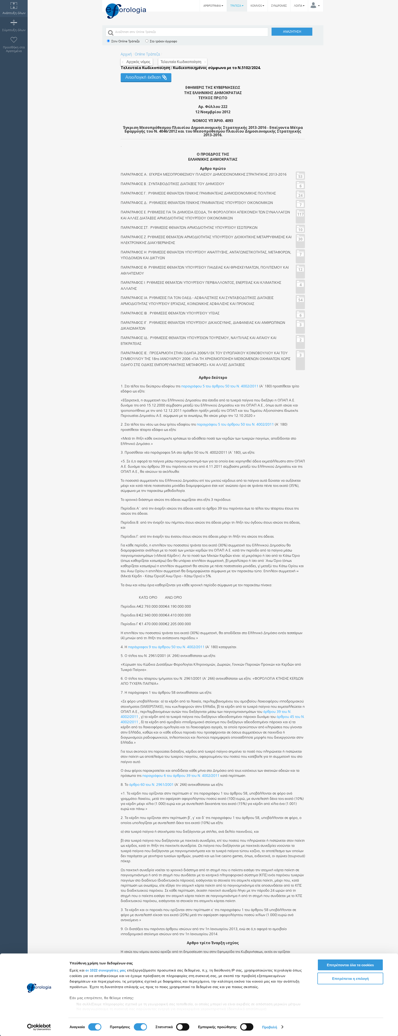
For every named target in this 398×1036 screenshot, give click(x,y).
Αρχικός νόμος (138, 62)
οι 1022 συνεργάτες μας (105, 970)
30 (300, 239)
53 (300, 176)
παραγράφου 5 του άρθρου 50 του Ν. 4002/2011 (219, 386)
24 (300, 195)
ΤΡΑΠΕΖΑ (236, 5)
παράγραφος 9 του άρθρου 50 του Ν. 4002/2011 (166, 647)
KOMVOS (257, 5)
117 (300, 214)
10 (300, 229)
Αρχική (126, 54)
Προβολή (269, 1027)
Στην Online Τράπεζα (125, 41)
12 (300, 269)
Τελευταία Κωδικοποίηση (181, 62)
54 (300, 299)
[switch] (140, 1026)
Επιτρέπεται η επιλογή (350, 978)
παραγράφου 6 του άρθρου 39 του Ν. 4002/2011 (180, 775)
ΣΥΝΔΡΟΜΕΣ (279, 5)
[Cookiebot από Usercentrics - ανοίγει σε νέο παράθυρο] (39, 1027)
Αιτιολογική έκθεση (143, 77)
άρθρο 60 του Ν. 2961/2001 (151, 784)
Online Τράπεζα (147, 54)
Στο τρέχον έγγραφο (163, 41)
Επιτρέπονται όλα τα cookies (350, 965)
